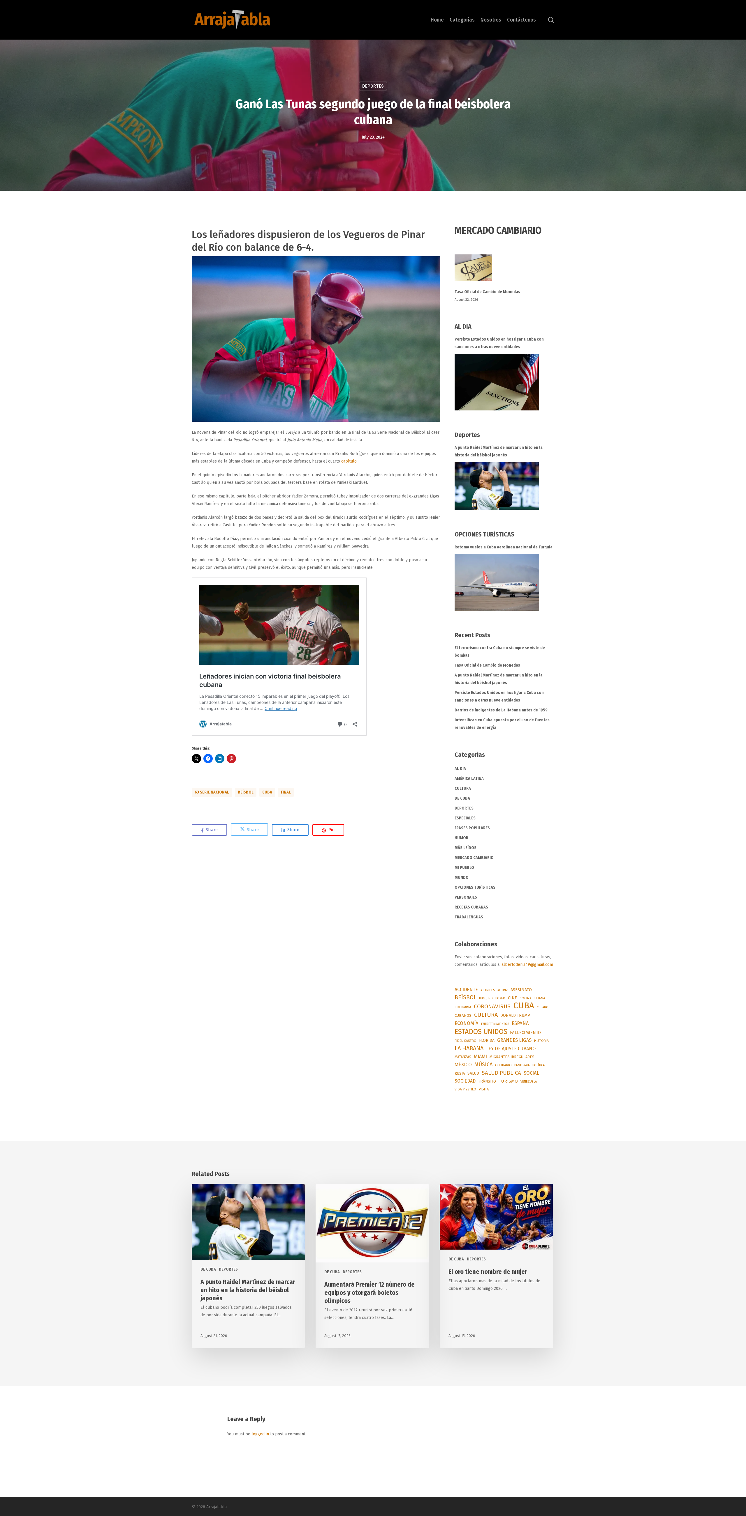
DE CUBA (462, 798)
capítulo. (349, 461)
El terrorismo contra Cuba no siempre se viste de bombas (500, 651)
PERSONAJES (466, 897)
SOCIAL (531, 1073)
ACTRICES (488, 990)
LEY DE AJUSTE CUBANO (511, 1048)
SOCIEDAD (465, 1081)
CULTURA (463, 788)
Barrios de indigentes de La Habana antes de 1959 (501, 710)
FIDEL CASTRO (465, 1041)
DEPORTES (373, 86)
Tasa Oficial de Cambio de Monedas (487, 291)
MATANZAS (463, 1057)
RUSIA (460, 1073)
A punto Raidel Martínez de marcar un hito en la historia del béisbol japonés (499, 451)
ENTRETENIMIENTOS (495, 1024)
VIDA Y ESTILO (465, 1089)
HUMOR (461, 837)
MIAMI (480, 1056)
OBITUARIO (503, 1065)
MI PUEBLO (464, 867)
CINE (512, 998)
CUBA (267, 792)
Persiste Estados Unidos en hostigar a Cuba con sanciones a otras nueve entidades (499, 343)
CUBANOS (463, 1015)
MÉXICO (463, 1065)
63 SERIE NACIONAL (212, 792)
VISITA (484, 1089)
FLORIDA (487, 1040)
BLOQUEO (486, 998)
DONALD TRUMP (515, 1015)
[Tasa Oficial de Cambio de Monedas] (504, 271)
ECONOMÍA (466, 1023)
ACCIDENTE (466, 989)
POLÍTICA (538, 1065)
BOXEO (500, 998)
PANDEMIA (522, 1065)
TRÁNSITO (487, 1081)
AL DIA (460, 768)
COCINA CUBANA (532, 998)
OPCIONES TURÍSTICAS (475, 887)
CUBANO (542, 1007)
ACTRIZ (502, 990)
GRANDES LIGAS (514, 1040)
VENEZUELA (528, 1081)
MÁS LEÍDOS (465, 847)
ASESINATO (521, 989)
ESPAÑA (520, 1023)
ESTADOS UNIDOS (481, 1031)
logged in (260, 1434)
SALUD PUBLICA (501, 1072)
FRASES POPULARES (472, 828)
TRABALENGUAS (469, 917)
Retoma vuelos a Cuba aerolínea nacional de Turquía (504, 547)
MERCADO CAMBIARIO (474, 857)
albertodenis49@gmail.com (527, 964)
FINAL (286, 792)
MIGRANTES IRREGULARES (512, 1057)
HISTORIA (541, 1041)
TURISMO (508, 1081)
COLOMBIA (463, 1007)
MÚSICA (483, 1064)
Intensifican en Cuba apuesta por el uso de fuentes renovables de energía (502, 724)
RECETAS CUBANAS (471, 907)
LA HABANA (469, 1048)
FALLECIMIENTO (525, 1032)
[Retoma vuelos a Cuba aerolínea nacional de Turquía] (497, 582)
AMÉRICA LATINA (469, 778)
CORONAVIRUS (492, 1006)
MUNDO (462, 877)
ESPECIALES (465, 818)
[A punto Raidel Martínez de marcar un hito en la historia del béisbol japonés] (497, 486)
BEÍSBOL (246, 792)
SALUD (473, 1073)
